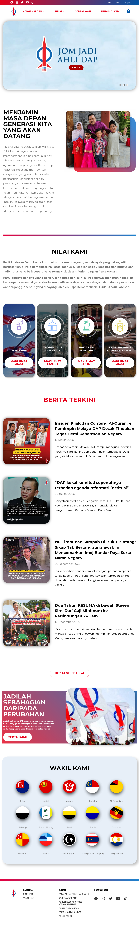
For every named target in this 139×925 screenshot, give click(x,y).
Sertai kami (83, 11)
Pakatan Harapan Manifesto (74, 894)
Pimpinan (28, 894)
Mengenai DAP (32, 11)
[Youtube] (27, 2)
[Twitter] (22, 2)
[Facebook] (11, 2)
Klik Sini (76, 67)
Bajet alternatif (68, 898)
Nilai (58, 11)
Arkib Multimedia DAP (70, 912)
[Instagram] (17, 2)
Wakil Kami (29, 898)
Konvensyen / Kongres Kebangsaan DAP (70, 903)
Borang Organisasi (69, 908)
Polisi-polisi (65, 916)
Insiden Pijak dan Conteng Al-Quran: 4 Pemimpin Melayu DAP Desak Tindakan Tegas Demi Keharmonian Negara (94, 428)
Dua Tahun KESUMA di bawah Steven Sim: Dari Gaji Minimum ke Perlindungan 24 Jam (92, 610)
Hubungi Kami (110, 11)
